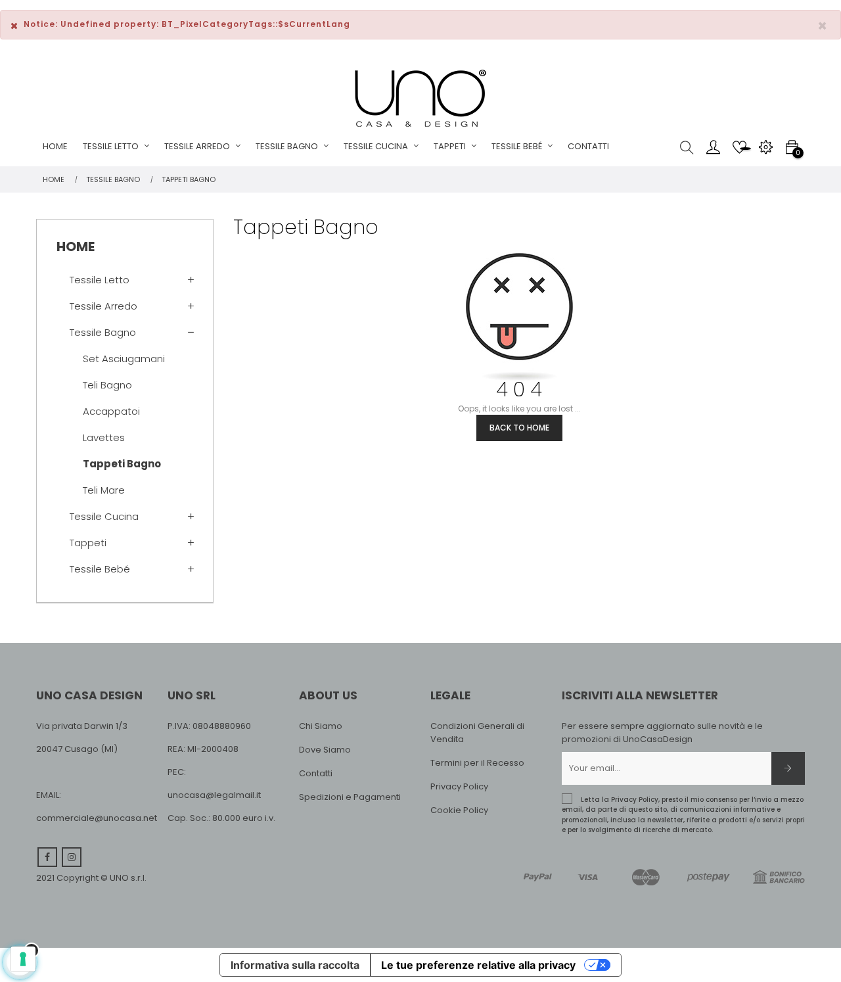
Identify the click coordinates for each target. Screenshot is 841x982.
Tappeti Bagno (122, 464)
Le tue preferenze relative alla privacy (478, 964)
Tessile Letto (99, 280)
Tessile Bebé (100, 569)
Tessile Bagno (103, 332)
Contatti (315, 773)
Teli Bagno (107, 385)
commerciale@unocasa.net (96, 818)
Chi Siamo (320, 726)
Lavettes (104, 437)
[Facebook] (47, 857)
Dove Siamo (325, 749)
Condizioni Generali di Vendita (477, 732)
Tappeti (88, 542)
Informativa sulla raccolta (295, 964)
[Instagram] (71, 857)
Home (76, 246)
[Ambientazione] (765, 146)
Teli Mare (104, 490)
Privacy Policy (459, 786)
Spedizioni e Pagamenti (350, 797)
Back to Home (519, 427)
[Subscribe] (788, 768)
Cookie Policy (459, 810)
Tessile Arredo (103, 306)
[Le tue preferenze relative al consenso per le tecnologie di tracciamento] (23, 959)
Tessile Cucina (104, 516)
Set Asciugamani (124, 358)
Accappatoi (111, 411)
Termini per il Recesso (477, 763)
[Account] (713, 146)
